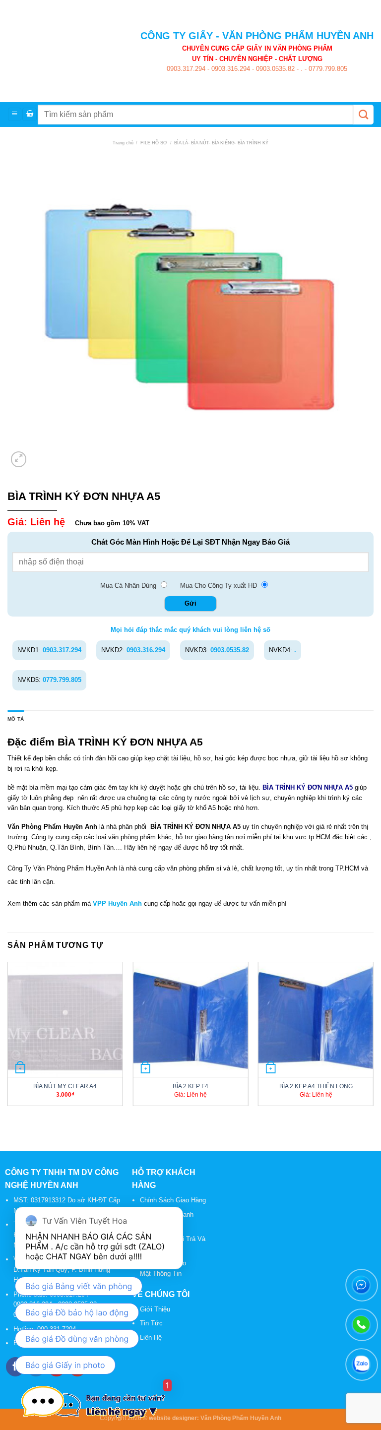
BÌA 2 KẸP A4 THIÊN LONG (316, 1086)
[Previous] (7, 1038)
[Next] (373, 1038)
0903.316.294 (229, 68)
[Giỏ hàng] (29, 114)
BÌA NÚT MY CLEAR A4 (65, 1086)
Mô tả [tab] (15, 719)
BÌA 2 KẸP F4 (190, 1086)
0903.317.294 (186, 68)
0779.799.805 (327, 68)
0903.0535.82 (274, 68)
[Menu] (14, 114)
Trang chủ (123, 142)
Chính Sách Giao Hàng (173, 1200)
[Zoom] (19, 459)
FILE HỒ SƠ (153, 142)
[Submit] (363, 114)
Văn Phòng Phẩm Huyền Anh (240, 1418)
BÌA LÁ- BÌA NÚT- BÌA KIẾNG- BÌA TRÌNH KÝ (221, 142)
